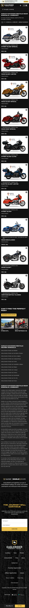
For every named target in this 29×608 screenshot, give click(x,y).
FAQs (16, 558)
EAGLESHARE (8, 558)
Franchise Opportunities (14, 568)
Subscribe (14, 529)
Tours (15, 553)
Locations (7, 553)
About (23, 558)
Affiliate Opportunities (11, 573)
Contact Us (14, 563)
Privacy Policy (20, 578)
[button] (14, 39)
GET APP (26, 1)
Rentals (22, 553)
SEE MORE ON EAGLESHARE (9, 314)
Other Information (14, 582)
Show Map (8, 605)
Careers (22, 573)
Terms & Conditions (10, 578)
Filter (20, 605)
